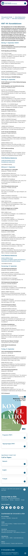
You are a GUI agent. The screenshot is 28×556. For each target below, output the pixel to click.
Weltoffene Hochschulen (6, 532)
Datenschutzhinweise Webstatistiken (9, 552)
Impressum (17, 500)
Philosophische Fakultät (7, 17)
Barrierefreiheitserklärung (13, 498)
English (4, 470)
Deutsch (4, 461)
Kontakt (22, 500)
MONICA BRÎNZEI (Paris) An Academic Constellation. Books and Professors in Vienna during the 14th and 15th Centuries (13, 259)
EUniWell (9, 518)
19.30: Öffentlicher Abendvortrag (9, 158)
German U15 (14, 518)
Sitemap (11, 500)
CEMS (2, 537)
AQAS (11, 537)
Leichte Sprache (4, 500)
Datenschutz (4, 498)
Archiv (8, 18)
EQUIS (7, 537)
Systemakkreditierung (18, 537)
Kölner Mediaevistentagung (11, 3)
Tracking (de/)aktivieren (6, 553)
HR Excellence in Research (19, 532)
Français (4, 478)
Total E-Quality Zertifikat (6, 523)
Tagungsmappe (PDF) (8, 443)
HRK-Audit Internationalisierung (8, 530)
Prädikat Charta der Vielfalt (19, 523)
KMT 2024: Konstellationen (18, 18)
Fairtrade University (5, 543)
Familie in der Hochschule (17, 543)
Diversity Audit (4, 525)
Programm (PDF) (7, 435)
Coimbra (3, 518)
